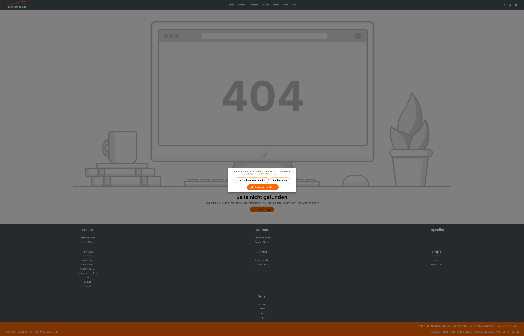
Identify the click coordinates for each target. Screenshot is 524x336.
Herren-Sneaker (87, 237)
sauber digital (52, 332)
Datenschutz (87, 264)
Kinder (262, 252)
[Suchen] (504, 5)
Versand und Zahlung (87, 273)
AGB (87, 277)
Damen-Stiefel (262, 242)
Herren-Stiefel (87, 242)
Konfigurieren (280, 180)
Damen (262, 230)
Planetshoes (436, 264)
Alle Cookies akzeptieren (262, 187)
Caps (436, 252)
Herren (87, 230)
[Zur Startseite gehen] (15, 4)
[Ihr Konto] (510, 5)
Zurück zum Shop (262, 209)
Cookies (87, 286)
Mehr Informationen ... (269, 174)
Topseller (436, 230)
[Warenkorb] (516, 5)
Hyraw (437, 260)
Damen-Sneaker (262, 237)
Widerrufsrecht (87, 269)
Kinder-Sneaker (262, 260)
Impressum (87, 260)
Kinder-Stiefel (261, 264)
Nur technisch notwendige (252, 180)
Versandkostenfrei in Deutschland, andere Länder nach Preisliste (488, 326)
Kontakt (87, 282)
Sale (262, 296)
